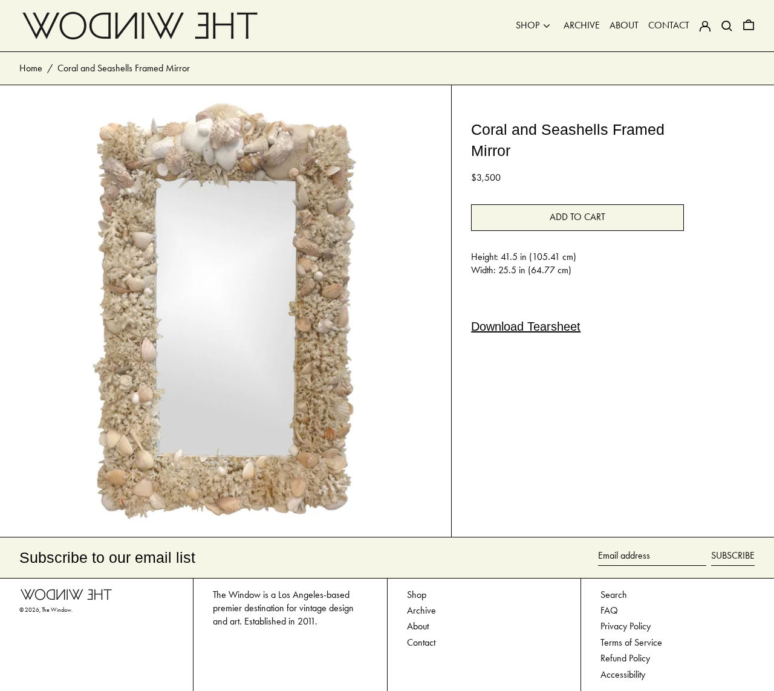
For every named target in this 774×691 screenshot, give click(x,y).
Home (30, 68)
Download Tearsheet (525, 326)
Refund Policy (625, 658)
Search (613, 594)
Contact (421, 642)
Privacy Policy (625, 626)
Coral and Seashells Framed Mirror (123, 68)
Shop (416, 594)
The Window (56, 610)
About (418, 626)
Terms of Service (631, 642)
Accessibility (622, 674)
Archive (421, 610)
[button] (749, 26)
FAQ (609, 610)
